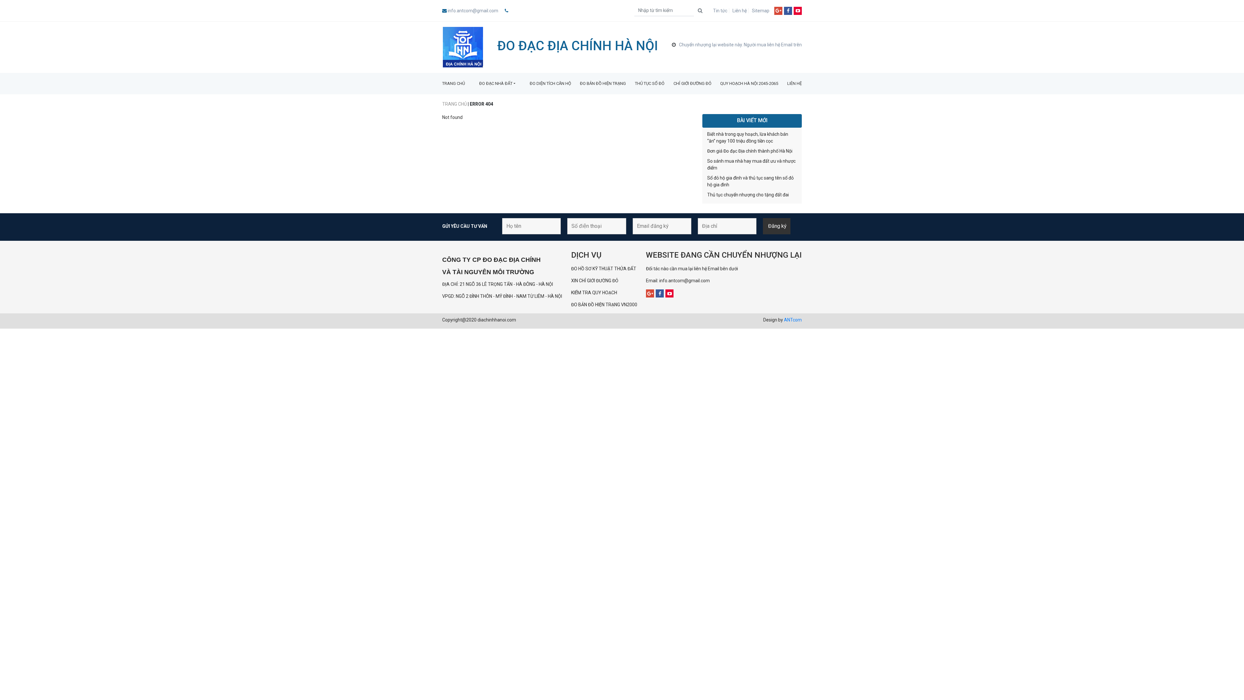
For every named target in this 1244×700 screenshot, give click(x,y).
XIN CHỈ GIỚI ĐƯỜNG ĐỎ (594, 280)
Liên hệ (739, 10)
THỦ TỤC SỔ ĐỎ (649, 83)
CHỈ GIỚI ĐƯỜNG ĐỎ (692, 83)
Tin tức (720, 10)
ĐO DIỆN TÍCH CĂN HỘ (550, 83)
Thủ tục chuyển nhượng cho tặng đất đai (748, 194)
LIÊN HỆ (794, 83)
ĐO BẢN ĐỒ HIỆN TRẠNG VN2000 (604, 304)
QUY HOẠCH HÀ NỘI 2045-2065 (749, 83)
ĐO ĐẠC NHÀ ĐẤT (496, 83)
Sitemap (760, 10)
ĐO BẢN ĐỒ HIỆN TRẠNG (603, 83)
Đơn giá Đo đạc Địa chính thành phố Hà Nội (749, 151)
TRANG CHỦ (453, 83)
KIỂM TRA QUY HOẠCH (594, 292)
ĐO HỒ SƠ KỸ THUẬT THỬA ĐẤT (603, 268)
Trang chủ (454, 104)
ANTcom (793, 319)
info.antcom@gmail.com (473, 10)
